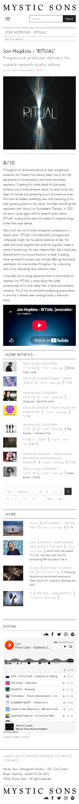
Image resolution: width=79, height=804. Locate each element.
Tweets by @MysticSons (16, 737)
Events (65, 756)
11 (16, 499)
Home (7, 756)
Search (69, 19)
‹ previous (22, 491)
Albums (20, 39)
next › (50, 499)
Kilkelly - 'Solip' (35, 439)
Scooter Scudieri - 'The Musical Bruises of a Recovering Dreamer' (48, 458)
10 (7, 499)
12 (24, 499)
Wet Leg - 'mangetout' (54, 593)
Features (46, 756)
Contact (10, 760)
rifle (18, 785)
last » (61, 499)
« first (8, 491)
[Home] (39, 7)
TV (56, 756)
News (19, 756)
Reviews (9, 39)
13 (33, 499)
